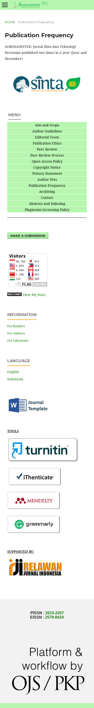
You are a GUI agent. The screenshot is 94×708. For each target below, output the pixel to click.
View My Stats (34, 294)
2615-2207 (54, 613)
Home (10, 22)
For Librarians (17, 340)
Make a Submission (27, 236)
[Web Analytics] (14, 294)
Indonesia (15, 379)
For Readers (16, 326)
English (13, 371)
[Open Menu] (5, 5)
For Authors (16, 333)
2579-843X (54, 617)
